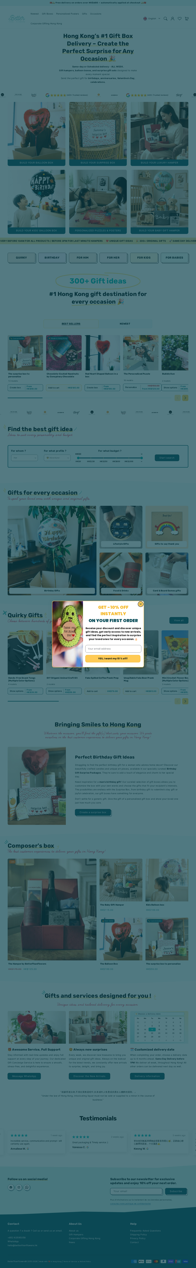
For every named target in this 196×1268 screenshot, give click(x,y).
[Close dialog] (140, 604)
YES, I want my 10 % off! (113, 658)
